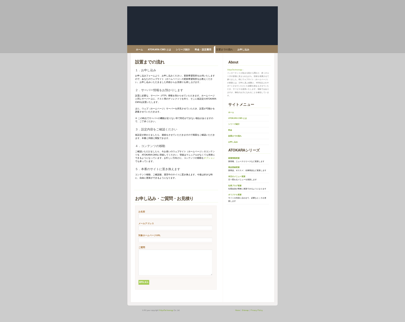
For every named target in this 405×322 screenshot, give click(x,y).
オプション (209, 158)
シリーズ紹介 (183, 49)
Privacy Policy (257, 310)
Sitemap (245, 310)
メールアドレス (146, 223)
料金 (230, 130)
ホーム (139, 49)
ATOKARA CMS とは (159, 49)
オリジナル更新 (247, 198)
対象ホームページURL (149, 235)
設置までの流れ (224, 49)
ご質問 (141, 247)
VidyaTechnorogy (234, 70)
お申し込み (243, 49)
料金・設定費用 (203, 49)
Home (237, 310)
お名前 (141, 211)
